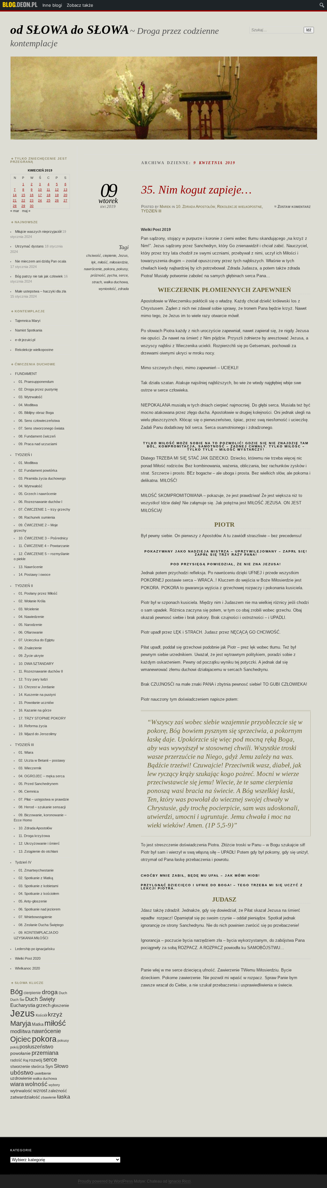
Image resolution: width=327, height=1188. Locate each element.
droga (50, 991)
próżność (98, 275)
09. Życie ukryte (31, 656)
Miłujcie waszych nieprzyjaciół (38, 231)
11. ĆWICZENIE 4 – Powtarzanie (44, 546)
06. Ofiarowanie (31, 632)
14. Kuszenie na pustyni (37, 695)
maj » (26, 211)
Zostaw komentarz (294, 206)
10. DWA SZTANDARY (36, 664)
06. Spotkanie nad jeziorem (39, 909)
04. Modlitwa (28, 405)
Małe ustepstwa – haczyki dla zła (40, 291)
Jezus (123, 255)
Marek (165, 206)
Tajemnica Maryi (27, 321)
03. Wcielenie (29, 609)
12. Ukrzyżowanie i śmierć (39, 843)
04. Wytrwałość (30, 486)
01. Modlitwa (28, 463)
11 (48, 189)
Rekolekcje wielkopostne (239, 206)
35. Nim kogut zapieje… (196, 189)
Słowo (61, 1066)
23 (32, 200)
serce (123, 275)
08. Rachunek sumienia (37, 517)
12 (57, 189)
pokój (14, 1047)
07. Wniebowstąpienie (35, 917)
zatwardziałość (25, 1097)
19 (57, 195)
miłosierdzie (119, 262)
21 (15, 200)
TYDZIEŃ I (23, 455)
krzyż (55, 1014)
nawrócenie (93, 269)
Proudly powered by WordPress (105, 1181)
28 (15, 206)
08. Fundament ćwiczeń (37, 436)
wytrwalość (21, 1090)
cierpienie (32, 993)
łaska (63, 1096)
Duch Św (17, 999)
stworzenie (20, 1066)
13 (65, 189)
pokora (109, 269)
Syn (49, 1066)
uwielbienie (42, 1073)
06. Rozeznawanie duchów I (40, 502)
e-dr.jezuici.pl (25, 340)
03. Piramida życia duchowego (42, 478)
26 (57, 200)
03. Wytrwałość (30, 397)
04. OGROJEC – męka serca (42, 776)
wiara (17, 1084)
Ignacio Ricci (179, 1181)
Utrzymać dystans (29, 246)
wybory (54, 1085)
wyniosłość (107, 289)
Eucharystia (22, 1005)
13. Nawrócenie (31, 567)
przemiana (45, 1053)
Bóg (16, 992)
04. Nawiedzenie (31, 617)
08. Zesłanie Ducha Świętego (41, 925)
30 (32, 206)
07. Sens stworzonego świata (41, 428)
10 (40, 189)
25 (48, 200)
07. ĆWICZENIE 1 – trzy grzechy (44, 509)
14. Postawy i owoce (34, 574)
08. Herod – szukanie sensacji (42, 807)
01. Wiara (26, 752)
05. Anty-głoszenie (33, 901)
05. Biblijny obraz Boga (36, 413)
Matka (37, 1024)
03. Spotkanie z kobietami (38, 886)
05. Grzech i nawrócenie (38, 494)
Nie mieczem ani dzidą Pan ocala (40, 261)
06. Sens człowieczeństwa (39, 421)
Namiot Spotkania (28, 330)
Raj (25, 1060)
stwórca (37, 1066)
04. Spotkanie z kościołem (39, 893)
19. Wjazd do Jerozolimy (38, 734)
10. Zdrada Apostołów (195, 206)
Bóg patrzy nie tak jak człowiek (39, 276)
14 (15, 195)
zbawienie (48, 1097)
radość (16, 1060)
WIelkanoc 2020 (27, 968)
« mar (14, 211)
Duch (63, 993)
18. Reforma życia (33, 726)
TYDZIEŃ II (24, 586)
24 (40, 200)
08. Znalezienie (30, 648)
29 (23, 206)
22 (23, 200)
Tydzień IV (23, 862)
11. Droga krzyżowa (34, 836)
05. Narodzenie (30, 625)
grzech (43, 1005)
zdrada (123, 289)
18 (48, 195)
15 (23, 195)
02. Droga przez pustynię (38, 389)
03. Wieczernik (30, 768)
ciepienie (109, 255)
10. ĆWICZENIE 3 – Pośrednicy (43, 538)
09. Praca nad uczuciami (38, 444)
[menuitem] (20, 5)
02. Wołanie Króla (32, 601)
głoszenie (60, 1005)
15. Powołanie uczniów (36, 702)
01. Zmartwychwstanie (36, 870)
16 (32, 195)
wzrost (40, 1090)
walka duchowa (116, 282)
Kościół (41, 1015)
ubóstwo (22, 1072)
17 (40, 195)
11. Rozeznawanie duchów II (41, 671)
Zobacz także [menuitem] (80, 5)
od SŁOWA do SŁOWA (69, 29)
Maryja (20, 1023)
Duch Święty (40, 999)
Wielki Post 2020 (28, 958)
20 (65, 195)
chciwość (93, 255)
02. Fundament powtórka (38, 470)
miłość (103, 262)
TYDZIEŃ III (151, 211)
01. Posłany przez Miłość (38, 593)
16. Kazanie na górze (35, 710)
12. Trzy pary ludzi (33, 679)
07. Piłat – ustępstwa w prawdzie (44, 799)
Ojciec (20, 1039)
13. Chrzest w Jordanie (37, 687)
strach (97, 282)
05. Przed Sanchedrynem (38, 784)
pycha (112, 275)
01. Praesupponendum (36, 382)
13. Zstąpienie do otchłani (38, 851)
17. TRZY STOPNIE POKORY (42, 718)
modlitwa (20, 1031)
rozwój (35, 1060)
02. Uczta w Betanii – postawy (42, 760)
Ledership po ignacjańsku (35, 949)
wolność (36, 1084)
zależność (57, 1090)
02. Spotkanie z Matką (36, 878)
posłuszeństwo (36, 1046)
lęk (93, 262)
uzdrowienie (21, 1078)
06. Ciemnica (29, 791)
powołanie (20, 1053)
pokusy (122, 269)
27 (65, 200)
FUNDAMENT (26, 374)
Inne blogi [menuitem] (52, 5)
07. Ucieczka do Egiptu (36, 640)
